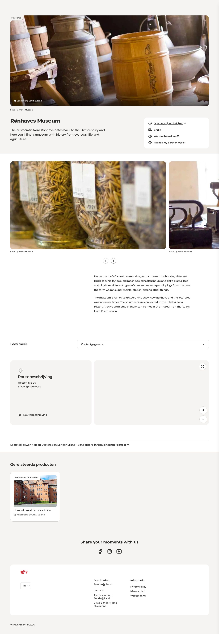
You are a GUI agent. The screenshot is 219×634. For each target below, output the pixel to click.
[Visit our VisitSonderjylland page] (100, 551)
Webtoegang (138, 595)
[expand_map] (202, 366)
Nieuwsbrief (137, 591)
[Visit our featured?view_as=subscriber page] (119, 551)
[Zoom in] (203, 410)
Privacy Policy (138, 586)
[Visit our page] (109, 551)
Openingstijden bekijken (168, 123)
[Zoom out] (203, 419)
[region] (151, 392)
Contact (98, 590)
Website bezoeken (165, 136)
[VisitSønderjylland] (30, 572)
